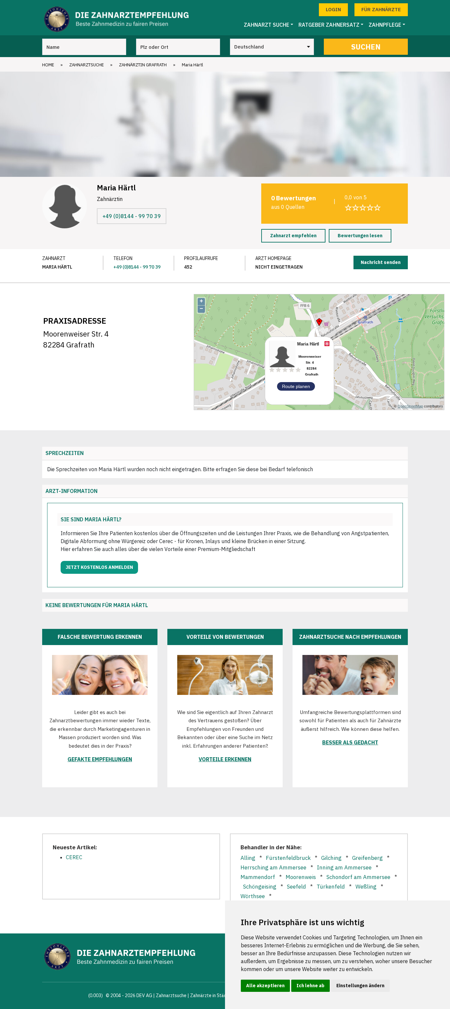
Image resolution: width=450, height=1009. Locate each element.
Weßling (366, 886)
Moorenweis (301, 877)
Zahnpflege (385, 24)
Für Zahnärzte (381, 9)
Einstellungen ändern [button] (360, 986)
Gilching (331, 858)
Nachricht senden (381, 262)
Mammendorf (257, 877)
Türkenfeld (331, 886)
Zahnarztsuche (86, 65)
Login (333, 9)
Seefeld (296, 886)
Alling (247, 858)
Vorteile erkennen (225, 759)
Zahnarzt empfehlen (293, 236)
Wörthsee (252, 896)
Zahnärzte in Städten (212, 995)
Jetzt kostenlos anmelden (99, 567)
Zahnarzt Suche (266, 24)
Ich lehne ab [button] (310, 986)
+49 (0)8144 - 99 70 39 (131, 216)
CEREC (74, 857)
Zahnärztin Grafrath (143, 65)
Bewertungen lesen (360, 236)
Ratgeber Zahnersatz (328, 24)
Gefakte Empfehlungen (100, 759)
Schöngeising (259, 886)
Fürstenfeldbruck (288, 858)
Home (48, 65)
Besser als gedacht (350, 742)
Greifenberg (367, 858)
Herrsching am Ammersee (273, 867)
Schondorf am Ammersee (358, 877)
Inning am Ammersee (344, 867)
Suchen (365, 46)
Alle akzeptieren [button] (265, 986)
